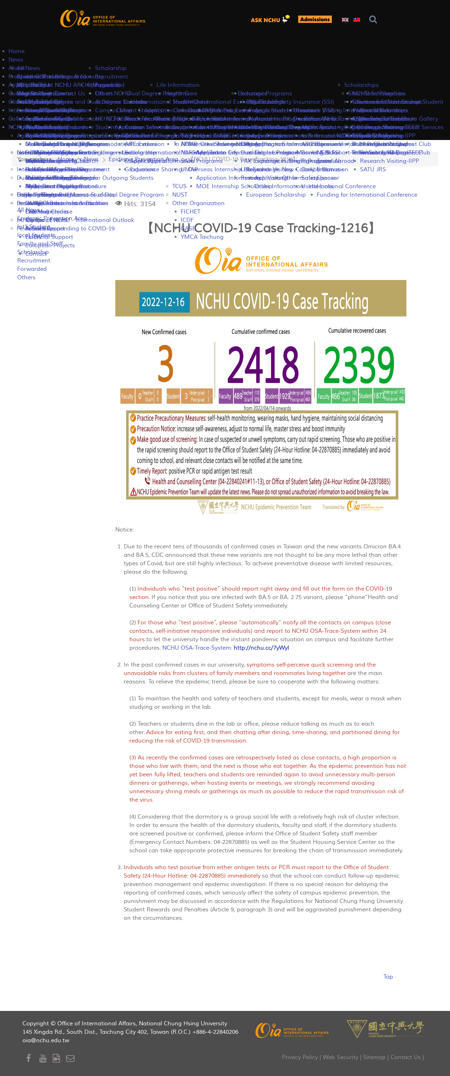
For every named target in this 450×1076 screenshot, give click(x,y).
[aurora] (272, 19)
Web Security (340, 1057)
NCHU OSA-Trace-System (196, 647)
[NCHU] (385, 1028)
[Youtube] (46, 1058)
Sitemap (374, 1057)
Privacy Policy (300, 1057)
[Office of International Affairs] (103, 18)
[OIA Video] (59, 1058)
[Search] (374, 19)
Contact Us (406, 1057)
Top (388, 976)
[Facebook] (32, 1058)
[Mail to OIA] (71, 1058)
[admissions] (315, 19)
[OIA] (292, 1030)
